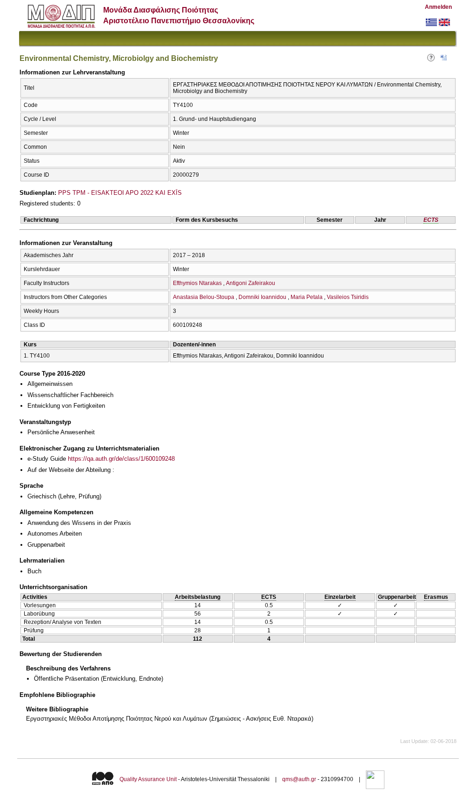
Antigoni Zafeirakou (250, 283)
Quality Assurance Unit (148, 779)
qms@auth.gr (299, 779)
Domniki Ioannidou (262, 297)
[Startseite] (61, 25)
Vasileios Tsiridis (348, 297)
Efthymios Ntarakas (197, 283)
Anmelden (438, 7)
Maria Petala (307, 297)
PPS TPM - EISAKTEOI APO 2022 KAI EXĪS (120, 192)
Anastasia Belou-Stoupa (203, 297)
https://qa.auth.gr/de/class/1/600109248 (121, 458)
